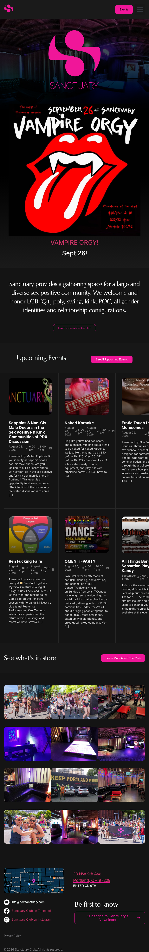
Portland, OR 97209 (91, 880)
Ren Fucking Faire (25, 561)
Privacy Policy (12, 935)
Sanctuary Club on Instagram (31, 919)
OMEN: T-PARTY (80, 561)
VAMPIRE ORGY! (74, 242)
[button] (140, 9)
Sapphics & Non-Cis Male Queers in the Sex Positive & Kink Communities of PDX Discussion (28, 432)
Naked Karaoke (79, 423)
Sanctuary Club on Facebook (31, 910)
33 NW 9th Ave (87, 874)
